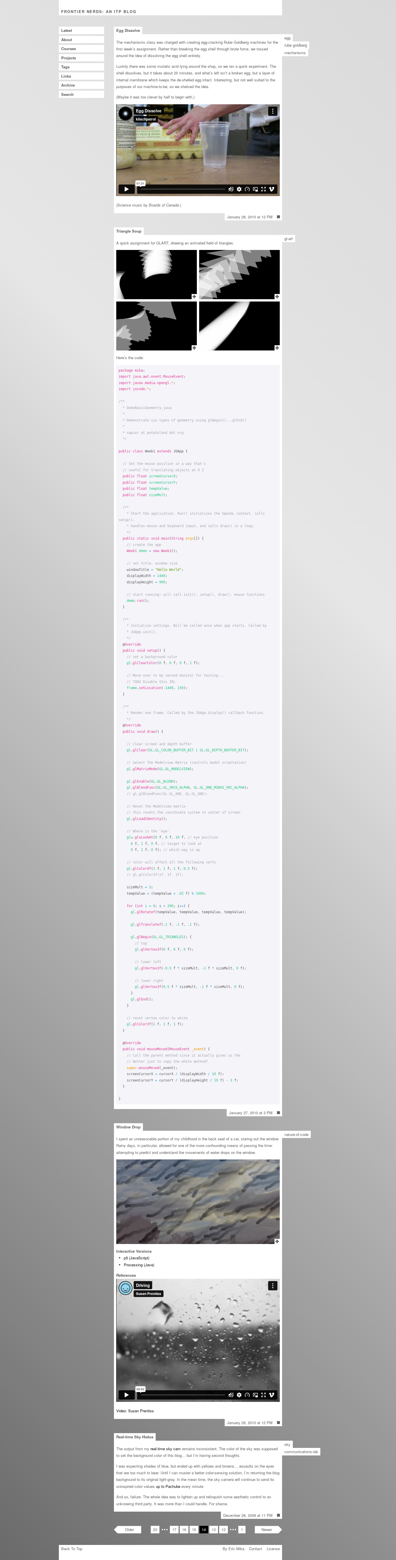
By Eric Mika (233, 1548)
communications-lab (301, 1451)
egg (287, 38)
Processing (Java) (139, 1264)
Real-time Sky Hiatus (134, 1437)
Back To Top (71, 1548)
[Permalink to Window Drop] (278, 1422)
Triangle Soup (128, 231)
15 (194, 1529)
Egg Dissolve (128, 30)
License (273, 1548)
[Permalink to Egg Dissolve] (278, 217)
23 (155, 1529)
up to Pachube (168, 1486)
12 (223, 1529)
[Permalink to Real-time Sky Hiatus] (278, 1515)
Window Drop (128, 1127)
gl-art (288, 238)
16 (184, 1529)
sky (287, 1444)
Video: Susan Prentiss (135, 1410)
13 (214, 1529)
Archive (68, 85)
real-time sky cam (165, 1448)
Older (129, 1529)
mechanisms (295, 52)
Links (66, 76)
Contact (255, 1548)
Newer (266, 1529)
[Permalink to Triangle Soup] (278, 1113)
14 (204, 1529)
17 (174, 1529)
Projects (68, 58)
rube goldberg (295, 45)
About (66, 39)
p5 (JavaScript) (136, 1258)
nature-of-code (296, 1134)
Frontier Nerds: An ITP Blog (99, 11)
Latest (66, 30)
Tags (65, 67)
